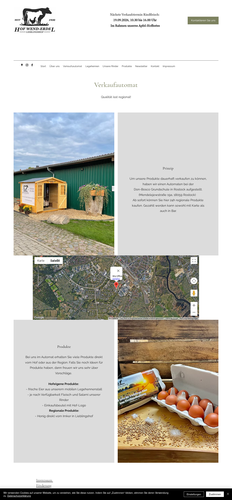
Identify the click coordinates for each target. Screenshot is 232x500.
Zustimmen (215, 494)
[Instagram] (27, 65)
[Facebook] (32, 65)
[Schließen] (228, 494)
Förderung (43, 485)
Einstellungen (194, 494)
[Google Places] (22, 65)
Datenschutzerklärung (19, 495)
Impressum (44, 480)
